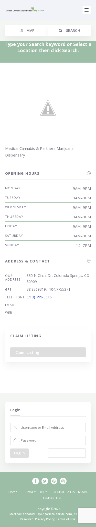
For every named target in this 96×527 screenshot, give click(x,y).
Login (15, 409)
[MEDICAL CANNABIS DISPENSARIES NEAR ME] (25, 10)
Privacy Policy (45, 519)
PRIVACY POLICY (35, 492)
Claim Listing (27, 352)
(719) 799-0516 (39, 297)
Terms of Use (66, 519)
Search (72, 30)
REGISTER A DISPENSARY (71, 492)
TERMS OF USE (51, 498)
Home (12, 492)
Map (29, 30)
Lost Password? (67, 453)
